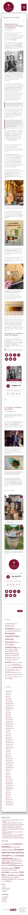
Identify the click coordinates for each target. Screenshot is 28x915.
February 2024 (9, 739)
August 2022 (9, 769)
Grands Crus (15, 655)
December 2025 (10, 703)
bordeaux (9, 628)
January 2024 (9, 740)
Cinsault (7, 649)
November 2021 (9, 785)
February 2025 (9, 719)
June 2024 (8, 732)
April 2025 (8, 716)
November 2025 (10, 705)
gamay (17, 653)
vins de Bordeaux (15, 676)
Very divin (4, 901)
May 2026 (8, 696)
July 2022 (8, 771)
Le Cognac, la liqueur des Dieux (13, 408)
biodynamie (9, 626)
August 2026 (9, 691)
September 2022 (10, 767)
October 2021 (9, 787)
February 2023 (9, 758)
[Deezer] (15, 355)
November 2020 (10, 804)
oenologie (16, 665)
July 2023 (8, 749)
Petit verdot (11, 872)
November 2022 (10, 764)
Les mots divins (5, 889)
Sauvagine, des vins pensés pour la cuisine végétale (13, 834)
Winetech (10, 678)
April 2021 (8, 795)
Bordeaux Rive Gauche (14, 631)
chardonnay (11, 647)
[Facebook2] (7, 359)
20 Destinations (5, 896)
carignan (17, 642)
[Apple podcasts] (7, 355)
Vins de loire (3, 881)
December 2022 (10, 762)
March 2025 (8, 717)
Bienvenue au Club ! (6, 888)
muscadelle (19, 662)
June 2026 (8, 694)
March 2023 (8, 756)
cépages (11, 649)
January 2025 (9, 721)
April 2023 (8, 755)
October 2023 (9, 746)
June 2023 (8, 751)
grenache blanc (17, 657)
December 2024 (10, 723)
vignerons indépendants (14, 674)
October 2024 (9, 726)
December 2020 (10, 803)
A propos (4, 886)
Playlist (3, 891)
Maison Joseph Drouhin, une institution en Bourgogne (13, 837)
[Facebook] (11, 910)
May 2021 (8, 794)
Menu (24, 7)
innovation (8, 660)
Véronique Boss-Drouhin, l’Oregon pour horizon (12, 836)
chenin (19, 647)
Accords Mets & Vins (11, 623)
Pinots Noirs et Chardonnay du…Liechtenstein (11, 827)
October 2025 (9, 707)
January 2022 (9, 781)
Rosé (6, 670)
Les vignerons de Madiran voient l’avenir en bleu (12, 826)
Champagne (9, 645)
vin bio (10, 879)
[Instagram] (19, 355)
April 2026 (8, 698)
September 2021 (10, 788)
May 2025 (8, 714)
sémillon (12, 672)
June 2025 (8, 712)
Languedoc (15, 659)
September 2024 (10, 728)
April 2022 (8, 776)
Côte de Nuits (15, 651)
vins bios (9, 676)
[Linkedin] (11, 359)
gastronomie (8, 655)
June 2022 (8, 772)
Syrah (7, 672)
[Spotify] (11, 355)
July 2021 (8, 790)
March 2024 (8, 737)
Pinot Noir (17, 667)
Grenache (8, 657)
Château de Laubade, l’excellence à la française (12, 822)
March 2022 (8, 778)
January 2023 (9, 760)
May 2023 (8, 753)
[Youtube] (15, 359)
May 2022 (8, 774)
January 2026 (9, 701)
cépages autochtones (11, 860)
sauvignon (11, 670)
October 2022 (9, 765)
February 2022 (9, 779)
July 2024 (8, 730)
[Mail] (15, 910)
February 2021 (9, 799)
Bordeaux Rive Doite (15, 847)
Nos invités (4, 900)
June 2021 (8, 792)
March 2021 (8, 797)
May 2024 (8, 733)
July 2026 (8, 692)
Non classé (4, 898)
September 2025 (10, 708)
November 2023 (10, 744)
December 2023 (10, 742)
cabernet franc (12, 636)
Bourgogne (10, 633)
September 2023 (10, 747)
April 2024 (8, 735)
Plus (5, 399)
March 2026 (8, 700)
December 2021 (9, 783)
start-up (17, 670)
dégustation (9, 653)
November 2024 (10, 724)
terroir (16, 672)
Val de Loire (11, 877)
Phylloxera (10, 667)
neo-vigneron (8, 665)
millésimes (14, 662)
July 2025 (8, 710)
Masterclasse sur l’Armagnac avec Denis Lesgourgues (14, 26)
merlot (8, 662)
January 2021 (9, 801)
